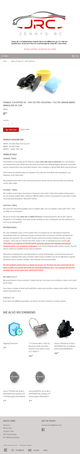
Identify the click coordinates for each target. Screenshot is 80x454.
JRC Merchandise (9, 434)
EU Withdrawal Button (11, 437)
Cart (76, 56)
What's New (7, 428)
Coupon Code (8, 431)
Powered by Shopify (25, 445)
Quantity (6, 120)
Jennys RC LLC (12, 445)
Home (5, 61)
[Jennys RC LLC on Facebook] (43, 430)
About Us (6, 425)
